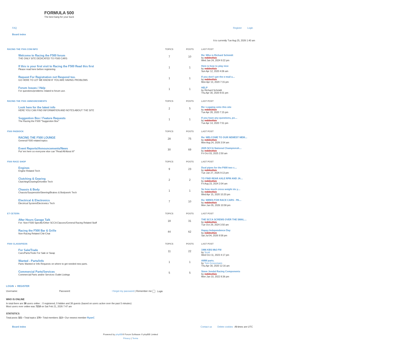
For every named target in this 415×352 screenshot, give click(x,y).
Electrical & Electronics (34, 200)
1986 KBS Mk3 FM (211, 249)
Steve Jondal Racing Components (220, 271)
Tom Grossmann (213, 263)
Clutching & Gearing (32, 178)
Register (23, 286)
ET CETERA (13, 213)
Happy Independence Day (215, 230)
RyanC (91, 317)
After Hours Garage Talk (34, 219)
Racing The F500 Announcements (27, 101)
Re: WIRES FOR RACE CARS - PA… (221, 200)
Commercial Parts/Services (36, 271)
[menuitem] (12, 27)
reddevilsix (210, 57)
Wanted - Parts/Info (31, 260)
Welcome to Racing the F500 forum (41, 55)
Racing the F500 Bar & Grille (37, 230)
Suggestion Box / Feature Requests (41, 118)
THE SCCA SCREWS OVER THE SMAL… (224, 219)
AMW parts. (207, 260)
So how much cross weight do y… (220, 189)
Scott (207, 252)
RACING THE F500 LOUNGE (37, 137)
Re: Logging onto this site (216, 107)
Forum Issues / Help (31, 88)
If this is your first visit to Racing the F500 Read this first (56, 66)
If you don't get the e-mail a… (218, 76)
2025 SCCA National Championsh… (221, 148)
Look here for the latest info (36, 107)
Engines (23, 168)
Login (10, 286)
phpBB (119, 334)
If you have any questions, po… (219, 118)
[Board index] (25, 14)
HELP (204, 87)
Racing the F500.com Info (22, 49)
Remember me (144, 291)
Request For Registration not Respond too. (47, 77)
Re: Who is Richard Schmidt (217, 55)
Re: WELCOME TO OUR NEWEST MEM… (224, 137)
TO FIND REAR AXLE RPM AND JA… (222, 178)
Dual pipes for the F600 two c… (219, 167)
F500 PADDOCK (15, 131)
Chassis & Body (29, 189)
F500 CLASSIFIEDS (17, 244)
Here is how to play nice (214, 66)
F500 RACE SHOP (16, 161)
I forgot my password (123, 291)
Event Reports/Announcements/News (43, 148)
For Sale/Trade (28, 250)
